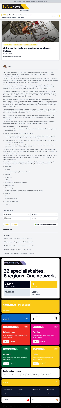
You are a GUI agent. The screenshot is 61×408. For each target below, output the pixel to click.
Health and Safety (22, 14)
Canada (18, 374)
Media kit (13, 341)
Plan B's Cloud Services (31, 406)
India (23, 374)
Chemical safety (13, 14)
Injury (29, 14)
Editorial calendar (36, 389)
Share (7, 224)
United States (46, 374)
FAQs (5, 393)
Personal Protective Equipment (9, 17)
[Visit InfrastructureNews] (11, 327)
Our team (34, 393)
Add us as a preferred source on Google (46, 224)
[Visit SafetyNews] (41, 349)
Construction (18, 44)
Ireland (28, 374)
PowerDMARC (51, 406)
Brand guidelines (8, 389)
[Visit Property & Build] (11, 349)
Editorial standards (50, 389)
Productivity (8, 44)
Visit (5, 341)
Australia (11, 374)
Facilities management (30, 44)
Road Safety (21, 17)
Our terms (48, 393)
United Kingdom (37, 374)
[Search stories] (56, 382)
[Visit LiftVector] (41, 327)
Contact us (20, 389)
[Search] (58, 16)
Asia (5, 374)
